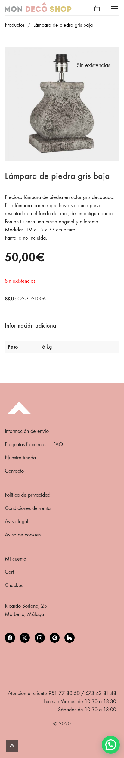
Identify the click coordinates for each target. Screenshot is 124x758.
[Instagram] (40, 638)
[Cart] (97, 9)
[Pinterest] (55, 638)
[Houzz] (69, 638)
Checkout (15, 585)
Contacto (14, 471)
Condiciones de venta (28, 508)
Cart (9, 572)
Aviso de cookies (23, 535)
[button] (111, 745)
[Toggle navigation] (114, 9)
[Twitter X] (25, 638)
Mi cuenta (15, 559)
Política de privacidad (27, 495)
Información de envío (27, 431)
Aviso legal (16, 521)
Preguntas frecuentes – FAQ (34, 444)
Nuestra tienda (20, 458)
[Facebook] (10, 638)
